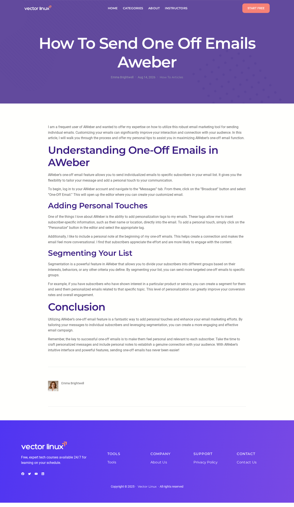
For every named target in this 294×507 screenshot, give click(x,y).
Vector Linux (147, 486)
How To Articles (171, 77)
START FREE (256, 8)
